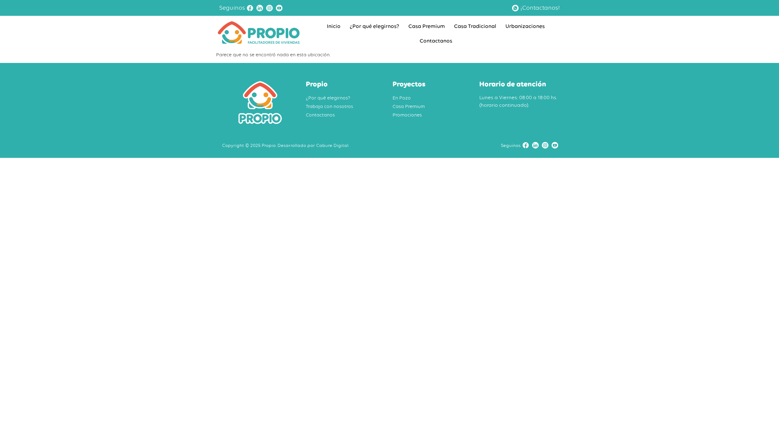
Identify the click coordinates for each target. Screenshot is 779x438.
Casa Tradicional (475, 26)
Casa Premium (426, 26)
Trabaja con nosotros (329, 106)
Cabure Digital (332, 145)
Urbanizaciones (525, 26)
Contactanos (436, 40)
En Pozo (402, 98)
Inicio (334, 26)
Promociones (407, 115)
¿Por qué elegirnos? (374, 26)
